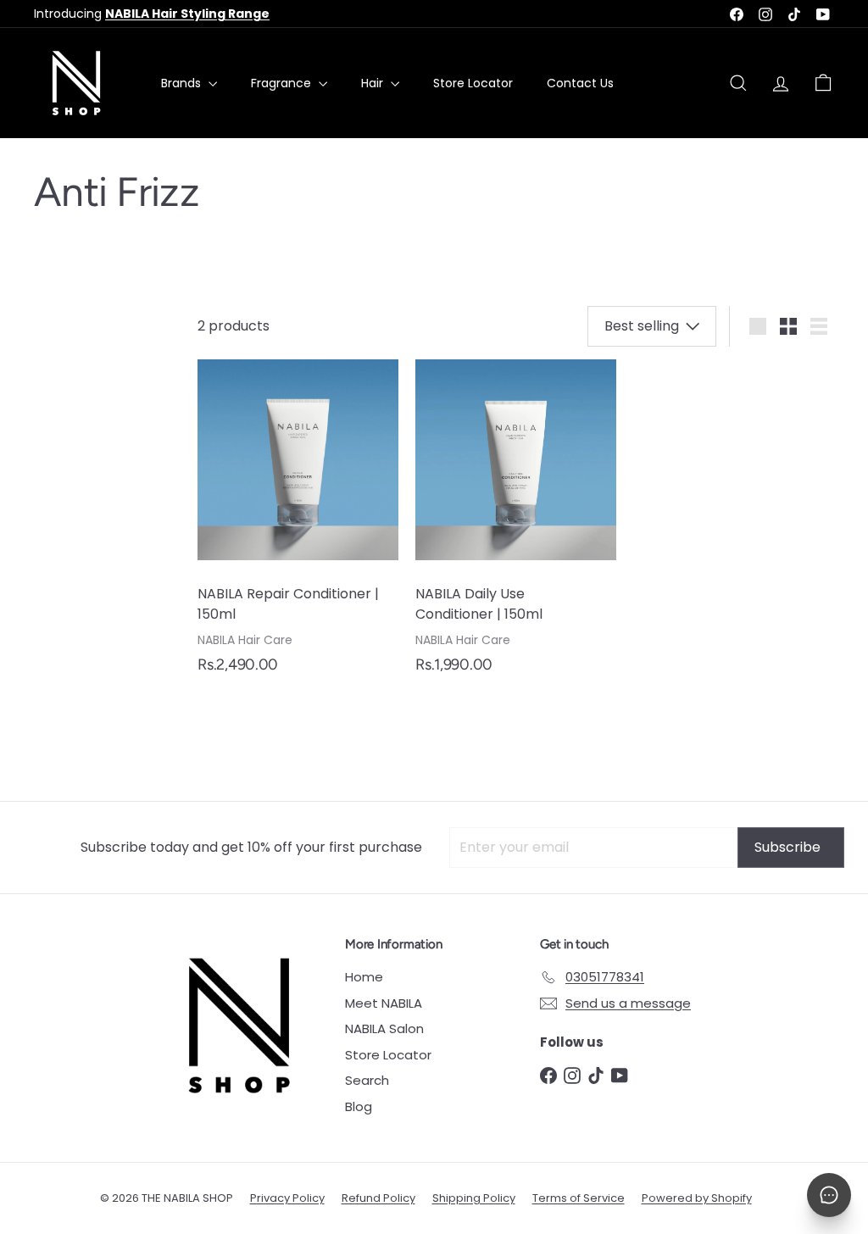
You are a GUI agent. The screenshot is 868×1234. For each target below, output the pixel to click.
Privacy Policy (287, 1198)
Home (364, 977)
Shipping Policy (473, 1198)
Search (367, 1080)
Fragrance (282, 83)
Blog (358, 1106)
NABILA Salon (384, 1028)
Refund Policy (378, 1198)
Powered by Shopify (697, 1198)
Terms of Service (578, 1198)
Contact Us (580, 83)
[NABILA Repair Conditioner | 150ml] (298, 525)
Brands (182, 83)
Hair (374, 83)
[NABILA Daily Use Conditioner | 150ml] (515, 525)
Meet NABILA (383, 1003)
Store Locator (473, 83)
